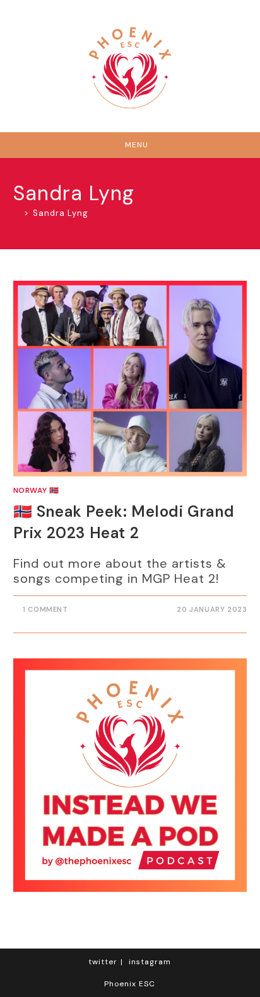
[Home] (16, 213)
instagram (150, 962)
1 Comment (45, 609)
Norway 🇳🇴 (36, 490)
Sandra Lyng (60, 213)
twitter (102, 962)
